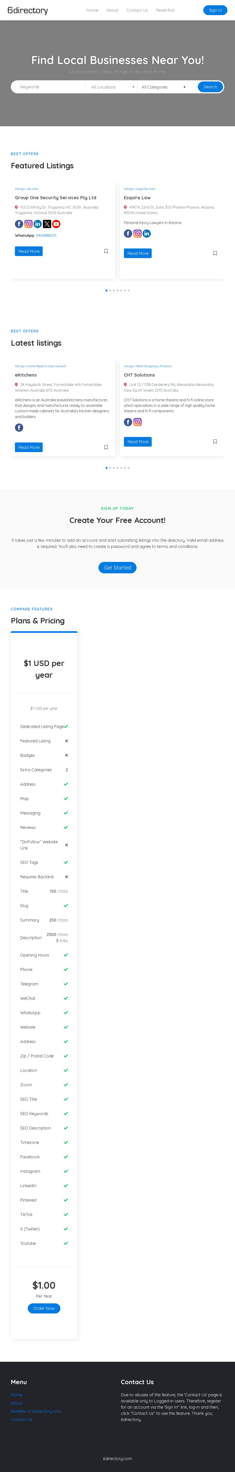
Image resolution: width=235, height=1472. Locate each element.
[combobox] (111, 86)
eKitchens (26, 375)
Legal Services (145, 189)
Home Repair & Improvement (46, 366)
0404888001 (46, 235)
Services (32, 189)
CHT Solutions (139, 375)
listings (19, 189)
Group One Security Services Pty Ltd (55, 197)
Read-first (165, 10)
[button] (106, 290)
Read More (28, 251)
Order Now (44, 1308)
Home (92, 10)
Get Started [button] (117, 567)
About (112, 10)
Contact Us (137, 10)
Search (210, 86)
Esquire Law (137, 197)
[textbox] (111, 87)
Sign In (215, 10)
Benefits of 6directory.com (36, 1411)
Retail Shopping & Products (153, 366)
